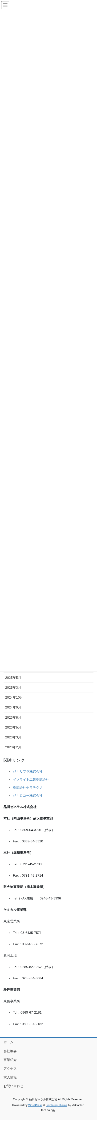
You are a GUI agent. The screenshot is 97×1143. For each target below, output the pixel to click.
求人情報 (10, 1077)
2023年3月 (13, 737)
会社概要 (10, 1051)
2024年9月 (13, 707)
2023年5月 (13, 727)
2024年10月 (14, 697)
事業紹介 (10, 1060)
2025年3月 (13, 687)
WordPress (35, 1105)
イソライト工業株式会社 (31, 779)
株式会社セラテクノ (28, 787)
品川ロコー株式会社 (28, 795)
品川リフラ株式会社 (28, 771)
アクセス (10, 1068)
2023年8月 (13, 717)
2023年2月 (13, 747)
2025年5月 (13, 677)
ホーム (8, 1042)
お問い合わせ (13, 1086)
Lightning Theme (56, 1105)
